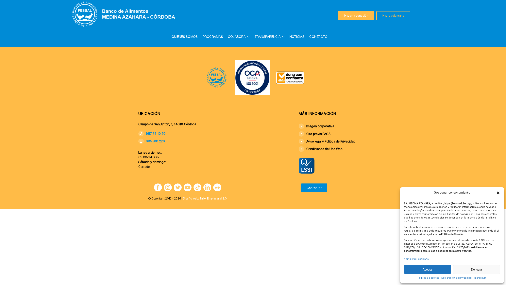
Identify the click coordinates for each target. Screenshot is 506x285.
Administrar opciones (416, 259)
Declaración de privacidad (456, 277)
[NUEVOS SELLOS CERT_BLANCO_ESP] (252, 62)
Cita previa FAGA (318, 134)
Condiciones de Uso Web (324, 149)
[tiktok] (197, 187)
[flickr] (217, 187)
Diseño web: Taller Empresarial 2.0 (205, 198)
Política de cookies (428, 277)
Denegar (476, 269)
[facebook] (158, 187)
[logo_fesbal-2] (216, 68)
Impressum (480, 277)
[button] (498, 193)
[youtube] (188, 187)
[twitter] (178, 187)
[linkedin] (207, 187)
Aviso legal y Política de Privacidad (331, 141)
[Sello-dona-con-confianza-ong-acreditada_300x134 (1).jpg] (290, 73)
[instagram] (168, 187)
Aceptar (428, 269)
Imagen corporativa (320, 126)
